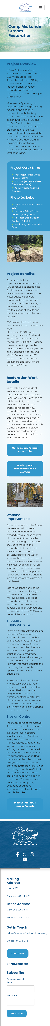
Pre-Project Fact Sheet (27, 174)
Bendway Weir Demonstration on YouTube (25, 469)
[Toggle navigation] (41, 7)
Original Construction (26, 204)
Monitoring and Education (28, 224)
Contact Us (17, 953)
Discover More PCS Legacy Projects (25, 804)
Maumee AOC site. (17, 365)
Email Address (14, 995)
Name (9, 982)
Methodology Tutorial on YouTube (25, 449)
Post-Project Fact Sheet (28, 181)
